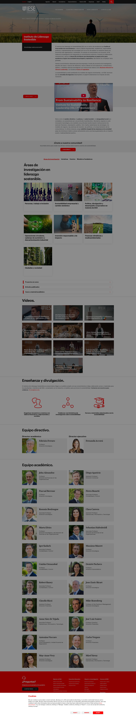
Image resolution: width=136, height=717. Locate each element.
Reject (75, 712)
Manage (86, 712)
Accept (98, 712)
